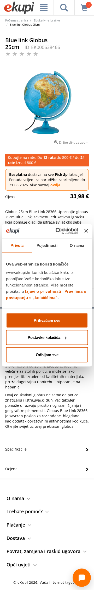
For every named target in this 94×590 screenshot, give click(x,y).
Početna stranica (16, 20)
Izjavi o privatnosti (43, 291)
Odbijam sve (47, 354)
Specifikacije (16, 449)
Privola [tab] (17, 245)
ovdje (55, 184)
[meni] (44, 7)
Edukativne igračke (47, 20)
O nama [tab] (77, 245)
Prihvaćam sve (47, 320)
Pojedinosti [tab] (47, 245)
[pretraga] (64, 7)
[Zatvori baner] (86, 231)
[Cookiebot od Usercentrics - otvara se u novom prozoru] (58, 231)
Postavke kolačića (44, 337)
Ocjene (11, 468)
